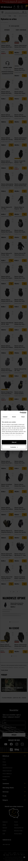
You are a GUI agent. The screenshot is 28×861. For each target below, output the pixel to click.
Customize (13, 447)
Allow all (14, 442)
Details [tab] (14, 416)
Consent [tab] (5, 416)
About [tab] (23, 416)
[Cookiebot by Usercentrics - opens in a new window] (20, 413)
